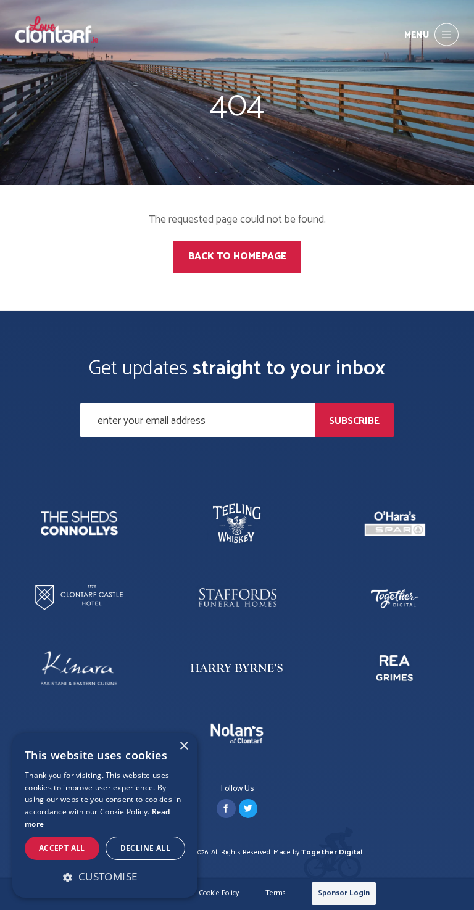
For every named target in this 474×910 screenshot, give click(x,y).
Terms (275, 893)
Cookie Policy (219, 893)
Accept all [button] (62, 848)
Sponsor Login (344, 893)
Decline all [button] (145, 848)
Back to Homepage (237, 256)
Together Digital (331, 852)
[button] (105, 876)
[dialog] (105, 815)
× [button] (183, 746)
